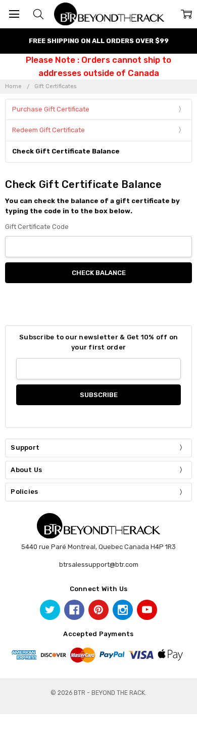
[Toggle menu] (14, 14)
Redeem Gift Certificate (48, 130)
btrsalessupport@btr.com (98, 564)
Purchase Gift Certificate (50, 109)
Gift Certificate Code (37, 226)
